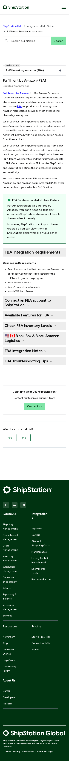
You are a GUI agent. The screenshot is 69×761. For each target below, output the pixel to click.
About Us (9, 680)
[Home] (16, 7)
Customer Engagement (10, 579)
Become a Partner (41, 579)
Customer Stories (8, 651)
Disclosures (28, 751)
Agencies (36, 528)
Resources (10, 626)
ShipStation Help (12, 26)
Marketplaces (39, 551)
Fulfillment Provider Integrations (25, 31)
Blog (5, 643)
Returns (7, 588)
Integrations (39, 516)
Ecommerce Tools (38, 571)
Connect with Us (40, 643)
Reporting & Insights (9, 596)
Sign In (35, 649)
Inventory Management (10, 558)
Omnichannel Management (10, 537)
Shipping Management (10, 526)
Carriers (35, 534)
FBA (19, 106)
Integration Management (10, 607)
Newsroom (9, 636)
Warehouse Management (10, 569)
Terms (7, 751)
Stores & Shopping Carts (40, 543)
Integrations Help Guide (40, 26)
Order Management (10, 547)
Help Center (9, 660)
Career (6, 690)
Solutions (9, 514)
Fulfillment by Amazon (16, 93)
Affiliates (8, 703)
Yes (9, 437)
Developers (9, 697)
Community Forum (9, 668)
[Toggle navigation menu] (64, 7)
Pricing (36, 626)
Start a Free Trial (40, 636)
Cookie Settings (44, 751)
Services (7, 615)
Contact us (34, 406)
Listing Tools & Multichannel (39, 560)
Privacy (16, 751)
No (24, 437)
